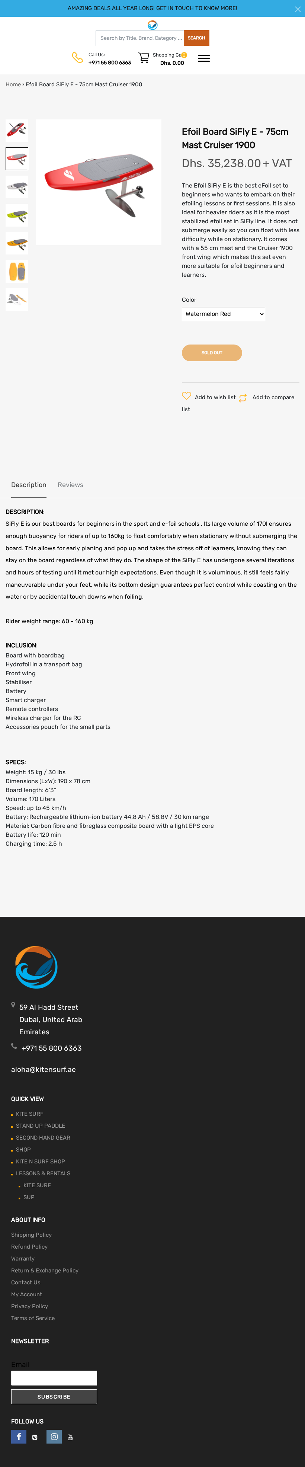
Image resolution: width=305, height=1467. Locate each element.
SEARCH (196, 38)
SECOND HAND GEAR (43, 1137)
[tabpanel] (98, 182)
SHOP (23, 1149)
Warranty (23, 1258)
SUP (29, 1197)
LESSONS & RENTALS (43, 1173)
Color (189, 299)
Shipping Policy (31, 1234)
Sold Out (212, 352)
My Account (26, 1294)
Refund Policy (29, 1246)
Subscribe (54, 1397)
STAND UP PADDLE (40, 1125)
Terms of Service (33, 1318)
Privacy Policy (29, 1306)
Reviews (70, 485)
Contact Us (26, 1282)
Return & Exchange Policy (44, 1270)
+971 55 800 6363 (110, 63)
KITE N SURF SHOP (40, 1161)
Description (28, 485)
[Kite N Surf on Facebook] (18, 1437)
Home (13, 84)
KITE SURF (30, 1114)
